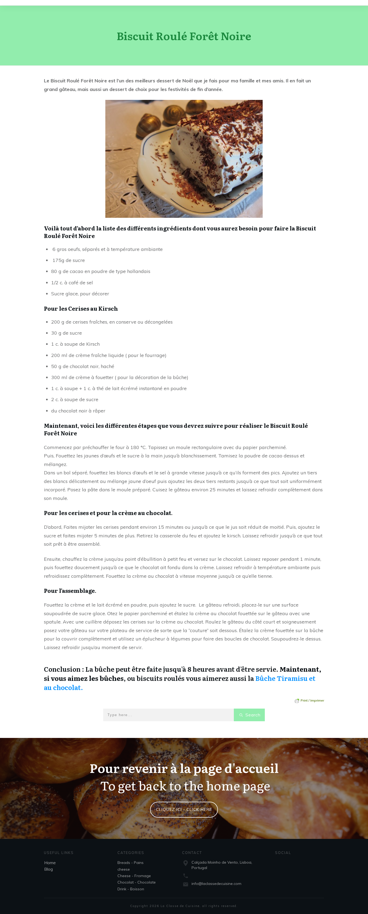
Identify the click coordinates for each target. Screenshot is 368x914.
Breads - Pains (130, 862)
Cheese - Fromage (134, 875)
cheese (123, 869)
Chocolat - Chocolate (136, 882)
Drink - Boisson (130, 889)
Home (50, 862)
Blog (48, 869)
